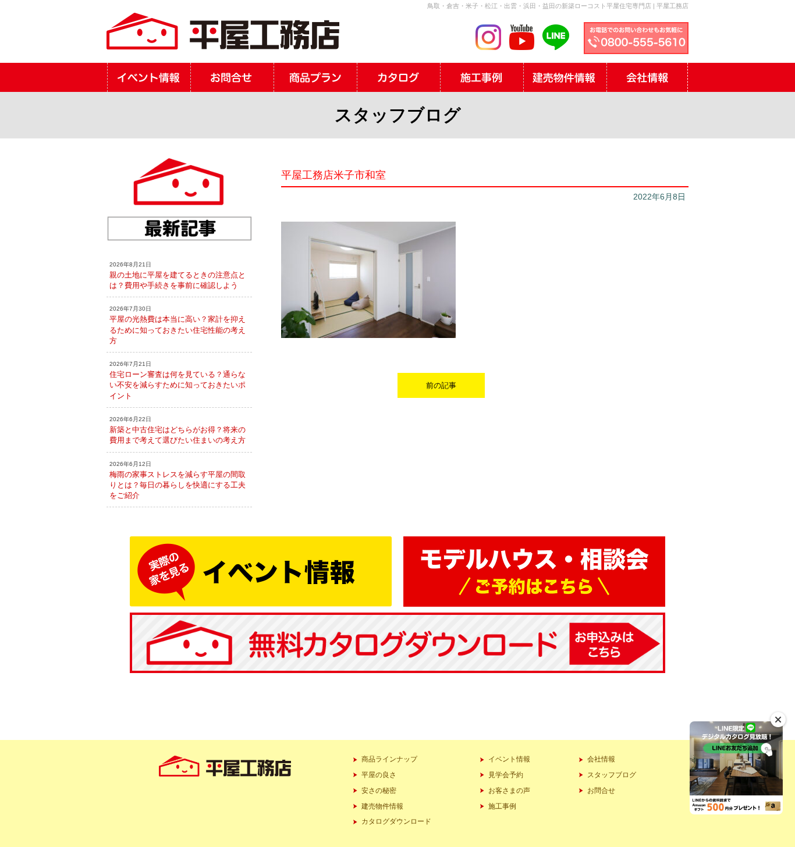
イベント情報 (509, 759)
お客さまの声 (509, 791)
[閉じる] (778, 719)
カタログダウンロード (396, 821)
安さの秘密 (378, 791)
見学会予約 (505, 775)
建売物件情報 (382, 806)
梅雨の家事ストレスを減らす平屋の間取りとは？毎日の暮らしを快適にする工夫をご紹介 (177, 485)
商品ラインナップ (389, 759)
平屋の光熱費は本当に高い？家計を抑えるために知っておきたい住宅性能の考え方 (177, 329)
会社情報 (601, 759)
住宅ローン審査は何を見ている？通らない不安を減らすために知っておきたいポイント (177, 385)
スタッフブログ (611, 775)
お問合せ (601, 791)
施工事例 (502, 806)
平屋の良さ (378, 775)
